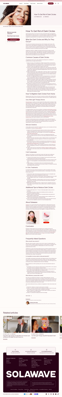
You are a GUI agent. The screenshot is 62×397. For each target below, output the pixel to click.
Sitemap (50, 389)
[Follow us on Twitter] (48, 394)
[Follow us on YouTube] (55, 394)
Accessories (8, 362)
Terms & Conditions (13, 389)
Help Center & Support (35, 365)
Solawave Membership (48, 360)
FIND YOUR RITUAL (13, 39)
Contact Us (33, 367)
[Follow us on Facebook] (46, 394)
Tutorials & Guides (34, 364)
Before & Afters (21, 361)
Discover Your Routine (23, 365)
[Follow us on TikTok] (58, 394)
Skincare (7, 361)
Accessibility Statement (43, 389)
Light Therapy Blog (47, 362)
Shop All (7, 360)
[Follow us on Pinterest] (53, 394)
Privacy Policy (20, 389)
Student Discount (47, 361)
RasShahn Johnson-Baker (34, 302)
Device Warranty (34, 362)
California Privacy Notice (34, 389)
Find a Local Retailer (22, 364)
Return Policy (33, 361)
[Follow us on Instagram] (51, 394)
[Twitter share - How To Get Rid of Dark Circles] (31, 295)
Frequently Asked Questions (36, 360)
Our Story (20, 362)
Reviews (45, 364)
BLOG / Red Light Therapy (7, 26)
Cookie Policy (26, 389)
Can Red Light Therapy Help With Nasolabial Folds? (43, 335)
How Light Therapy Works (23, 360)
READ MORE (5, 339)
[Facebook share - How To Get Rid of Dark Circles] (29, 295)
